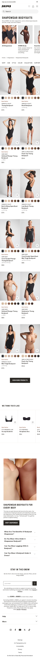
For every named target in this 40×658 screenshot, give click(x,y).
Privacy (20, 649)
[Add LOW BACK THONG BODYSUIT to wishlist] (37, 195)
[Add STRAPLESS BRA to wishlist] (32, 422)
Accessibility (20, 646)
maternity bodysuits (30, 513)
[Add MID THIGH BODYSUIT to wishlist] (17, 350)
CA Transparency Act (20, 643)
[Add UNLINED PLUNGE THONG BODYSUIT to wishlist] (17, 142)
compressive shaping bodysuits (12, 513)
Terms (20, 652)
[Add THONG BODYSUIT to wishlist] (17, 92)
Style (14, 63)
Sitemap (20, 640)
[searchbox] (21, 11)
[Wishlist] (29, 6)
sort (3, 63)
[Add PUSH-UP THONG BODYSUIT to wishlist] (37, 142)
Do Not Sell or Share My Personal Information (20, 655)
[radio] (3, 98)
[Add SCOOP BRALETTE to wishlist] (15, 422)
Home (3, 57)
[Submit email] (34, 583)
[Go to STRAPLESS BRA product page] (26, 419)
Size (8, 63)
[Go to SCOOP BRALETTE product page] (9, 419)
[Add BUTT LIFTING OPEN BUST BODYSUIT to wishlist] (17, 195)
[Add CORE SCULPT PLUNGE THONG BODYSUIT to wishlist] (17, 245)
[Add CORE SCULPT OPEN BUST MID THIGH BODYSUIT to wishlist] (37, 245)
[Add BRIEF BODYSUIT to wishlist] (37, 92)
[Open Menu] (37, 6)
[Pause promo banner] (37, 2)
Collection (28, 63)
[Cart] (33, 6)
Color (20, 63)
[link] (11, 522)
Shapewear (10, 57)
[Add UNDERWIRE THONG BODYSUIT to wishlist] (37, 297)
